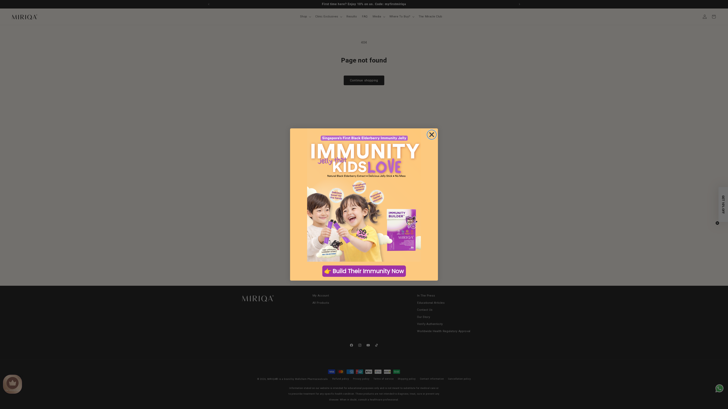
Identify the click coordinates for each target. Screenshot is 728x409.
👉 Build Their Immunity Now (364, 271)
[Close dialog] (431, 134)
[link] (364, 194)
